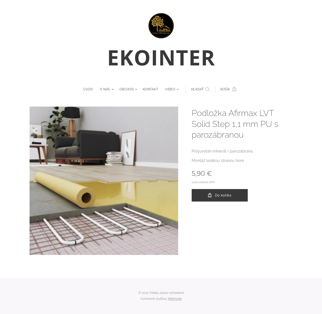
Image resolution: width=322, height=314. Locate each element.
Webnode (175, 298)
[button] (200, 89)
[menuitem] (89, 89)
